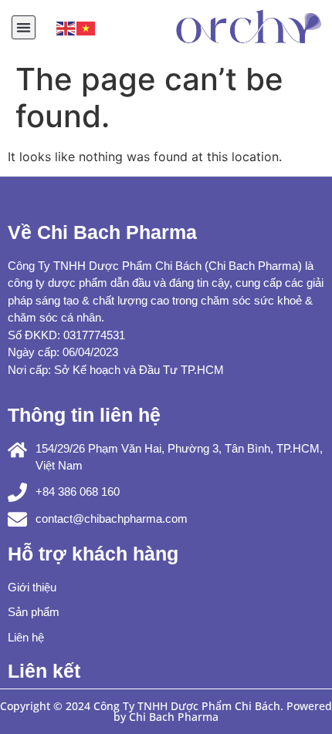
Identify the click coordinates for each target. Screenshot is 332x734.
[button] (24, 27)
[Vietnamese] (86, 27)
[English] (66, 27)
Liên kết (44, 671)
